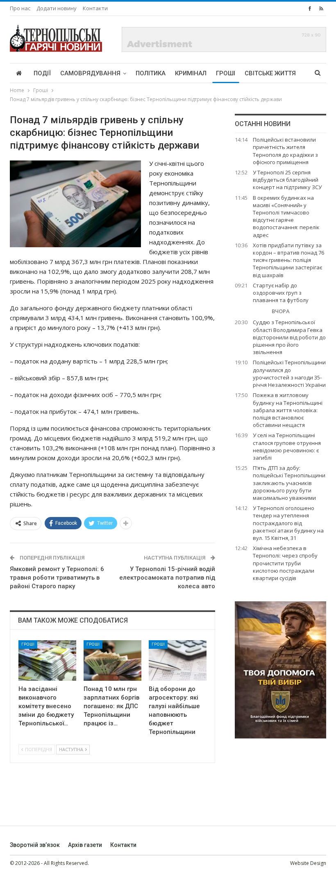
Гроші (225, 73)
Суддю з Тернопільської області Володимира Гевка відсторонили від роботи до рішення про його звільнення (289, 337)
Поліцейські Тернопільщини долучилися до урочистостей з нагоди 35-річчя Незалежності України (289, 373)
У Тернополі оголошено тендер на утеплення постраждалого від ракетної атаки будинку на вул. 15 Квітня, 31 (288, 523)
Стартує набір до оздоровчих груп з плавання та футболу (281, 293)
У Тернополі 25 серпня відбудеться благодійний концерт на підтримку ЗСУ (287, 180)
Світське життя (270, 73)
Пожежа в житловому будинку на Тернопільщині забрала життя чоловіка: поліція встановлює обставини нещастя (287, 410)
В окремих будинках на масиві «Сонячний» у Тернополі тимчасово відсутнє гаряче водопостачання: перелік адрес (286, 216)
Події (42, 73)
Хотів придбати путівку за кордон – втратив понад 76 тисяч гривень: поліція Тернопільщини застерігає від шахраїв (288, 260)
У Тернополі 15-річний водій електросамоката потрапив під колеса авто (167, 577)
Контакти (95, 8)
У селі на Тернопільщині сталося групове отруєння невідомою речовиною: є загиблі (287, 446)
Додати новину (56, 8)
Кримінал (191, 73)
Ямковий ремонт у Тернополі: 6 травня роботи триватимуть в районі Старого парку (57, 577)
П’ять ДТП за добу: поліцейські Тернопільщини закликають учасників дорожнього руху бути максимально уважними (289, 482)
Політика (151, 73)
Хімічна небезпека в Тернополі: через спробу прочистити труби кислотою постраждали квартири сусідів (285, 563)
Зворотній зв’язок (35, 845)
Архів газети (85, 845)
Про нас (20, 8)
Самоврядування (90, 73)
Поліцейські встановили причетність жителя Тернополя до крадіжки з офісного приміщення (285, 151)
